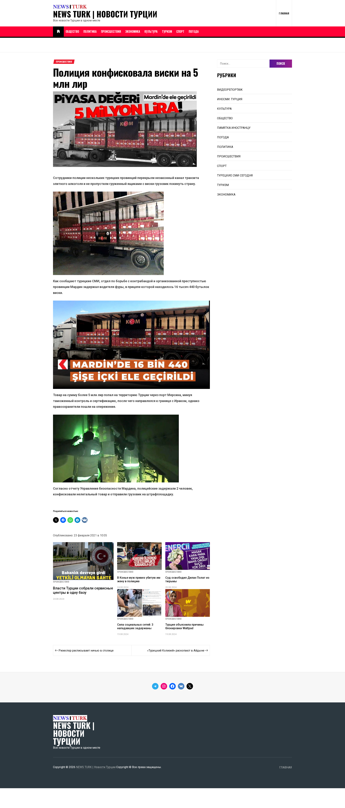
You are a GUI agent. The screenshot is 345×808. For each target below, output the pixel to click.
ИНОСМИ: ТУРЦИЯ (229, 99)
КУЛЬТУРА (151, 31)
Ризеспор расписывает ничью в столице (86, 650)
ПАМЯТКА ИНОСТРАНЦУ (233, 128)
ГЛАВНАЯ (284, 13)
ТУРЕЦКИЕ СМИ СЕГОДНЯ (235, 175)
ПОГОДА (194, 31)
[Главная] (58, 31)
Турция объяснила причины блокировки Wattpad (184, 626)
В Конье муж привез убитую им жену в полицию (138, 579)
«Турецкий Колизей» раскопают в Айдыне (175, 650)
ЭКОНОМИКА (132, 31)
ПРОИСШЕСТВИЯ (111, 31)
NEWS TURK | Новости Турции (105, 14)
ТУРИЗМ (167, 31)
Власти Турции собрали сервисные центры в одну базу (83, 590)
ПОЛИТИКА (90, 31)
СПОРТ (180, 31)
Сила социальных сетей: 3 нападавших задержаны (135, 626)
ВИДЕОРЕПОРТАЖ (230, 89)
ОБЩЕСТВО (72, 31)
